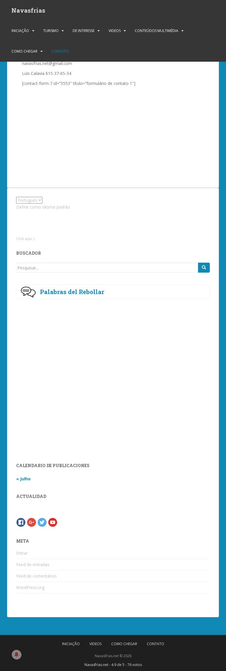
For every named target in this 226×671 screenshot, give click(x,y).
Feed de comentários (36, 576)
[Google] (31, 522)
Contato (60, 51)
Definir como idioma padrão (43, 207)
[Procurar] (204, 268)
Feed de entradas (32, 564)
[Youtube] (52, 522)
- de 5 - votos (113, 664)
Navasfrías (28, 10)
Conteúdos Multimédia (156, 30)
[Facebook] (21, 522)
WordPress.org (30, 587)
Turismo (51, 30)
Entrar (22, 553)
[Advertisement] (97, 131)
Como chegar (24, 51)
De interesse (83, 30)
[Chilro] (42, 522)
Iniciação (20, 30)
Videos (115, 30)
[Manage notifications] (16, 654)
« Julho (23, 479)
